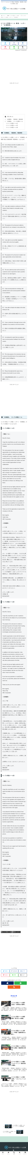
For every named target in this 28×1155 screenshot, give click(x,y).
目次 (8, 116)
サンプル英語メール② (12, 125)
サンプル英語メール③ (12, 127)
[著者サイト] (7, 983)
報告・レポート (17, 931)
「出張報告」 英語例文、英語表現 (14, 119)
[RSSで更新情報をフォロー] (14, 987)
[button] (25, 532)
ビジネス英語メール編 (7, 931)
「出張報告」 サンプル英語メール (14, 121)
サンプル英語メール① (12, 123)
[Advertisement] (14, 66)
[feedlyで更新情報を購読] (20, 983)
